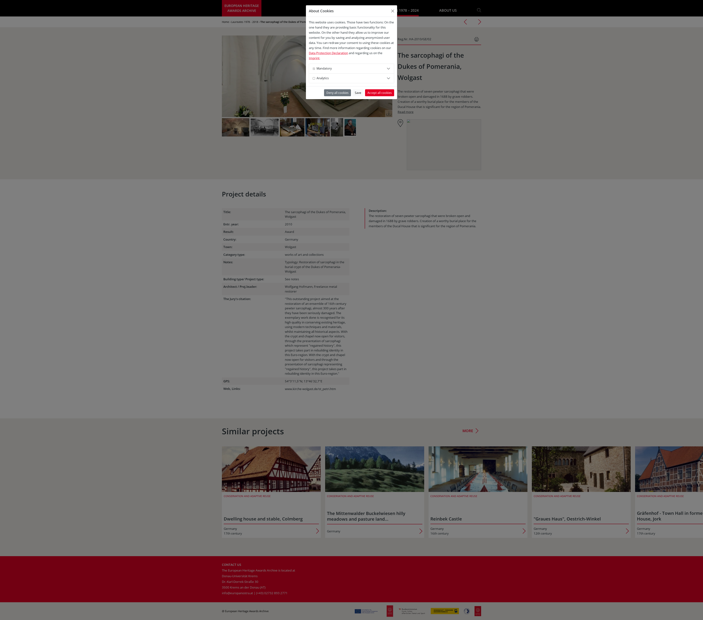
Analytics (323, 78)
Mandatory (324, 68)
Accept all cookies (379, 93)
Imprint (314, 58)
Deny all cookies (337, 93)
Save (358, 93)
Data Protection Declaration (328, 53)
